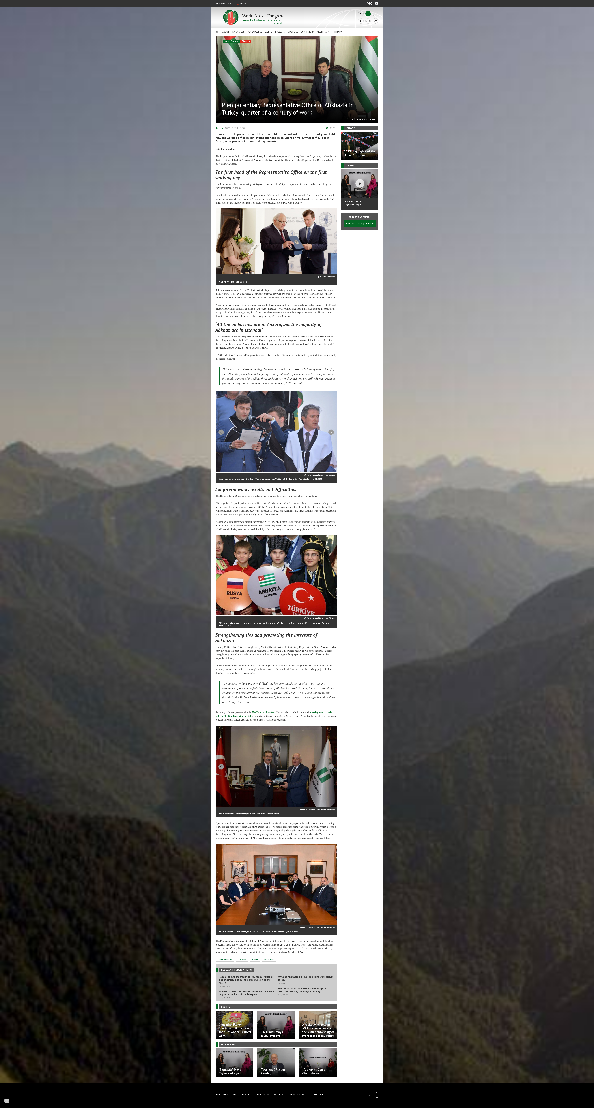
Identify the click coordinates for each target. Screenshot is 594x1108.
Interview (337, 31)
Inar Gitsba (269, 959)
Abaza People (255, 31)
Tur (375, 14)
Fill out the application (360, 223)
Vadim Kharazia (231, 41)
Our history (307, 31)
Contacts (247, 1094)
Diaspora (293, 31)
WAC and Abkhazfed (263, 712)
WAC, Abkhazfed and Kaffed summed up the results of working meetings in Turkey (302, 990)
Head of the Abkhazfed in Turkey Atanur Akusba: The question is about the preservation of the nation (246, 979)
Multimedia (323, 31)
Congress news (296, 1094)
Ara (375, 21)
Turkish (255, 959)
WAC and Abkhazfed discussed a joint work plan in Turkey (305, 978)
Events (268, 31)
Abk (360, 21)
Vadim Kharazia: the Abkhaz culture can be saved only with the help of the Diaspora (246, 993)
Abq (368, 21)
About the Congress (233, 31)
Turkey (219, 128)
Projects (280, 31)
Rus (361, 14)
